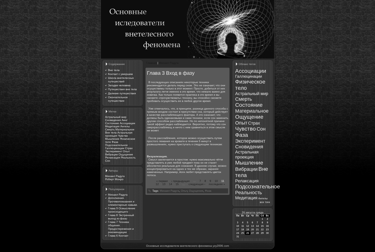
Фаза (115, 141)
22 (262, 229)
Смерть (110, 129)
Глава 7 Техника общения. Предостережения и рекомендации (121, 227)
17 (237, 229)
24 (237, 233)
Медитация (112, 126)
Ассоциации (127, 123)
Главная (151, 62)
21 (257, 229)
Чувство (123, 135)
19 (247, 229)
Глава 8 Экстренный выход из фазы (121, 217)
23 (267, 229)
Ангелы (125, 126)
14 (170, 184)
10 (216, 181)
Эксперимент (113, 151)
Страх (129, 148)
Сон (107, 160)
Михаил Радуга (115, 176)
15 (177, 184)
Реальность (128, 157)
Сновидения (113, 120)
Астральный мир (115, 116)
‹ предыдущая (180, 181)
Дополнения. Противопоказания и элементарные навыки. (123, 201)
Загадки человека (119, 85)
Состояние (112, 123)
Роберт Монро (114, 179)
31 (237, 236)
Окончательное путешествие (118, 99)
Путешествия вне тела (122, 89)
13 (163, 184)
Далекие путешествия (122, 93)
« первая (162, 181)
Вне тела (114, 70)
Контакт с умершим (120, 74)
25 (242, 233)
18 (242, 229)
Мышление (112, 138)
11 (242, 226)
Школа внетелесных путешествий (121, 79)
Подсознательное (116, 145)
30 (267, 233)
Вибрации (111, 154)
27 (252, 233)
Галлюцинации (114, 148)
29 (262, 233)
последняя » (217, 184)
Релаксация (112, 157)
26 (247, 233)
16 (267, 226)
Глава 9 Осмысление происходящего (121, 210)
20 (252, 229)
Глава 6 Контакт (118, 235)
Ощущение (126, 154)
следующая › (196, 184)
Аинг (125, 120)
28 (257, 233)
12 (157, 184)
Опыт (126, 151)
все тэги (265, 202)
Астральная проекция (247, 154)
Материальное (124, 129)
